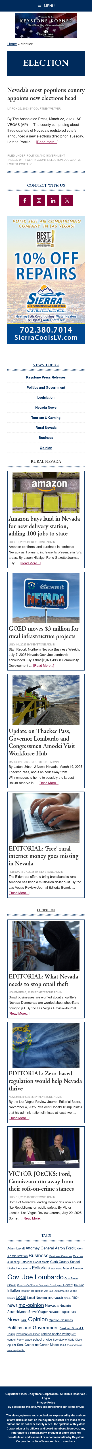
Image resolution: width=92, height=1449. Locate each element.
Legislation (45, 397)
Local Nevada (37, 1297)
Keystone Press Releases (46, 377)
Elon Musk (56, 1268)
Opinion (46, 447)
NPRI (24, 1320)
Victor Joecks (74, 1345)
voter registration (16, 1350)
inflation (13, 1290)
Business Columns (60, 1256)
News (14, 1319)
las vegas (71, 1290)
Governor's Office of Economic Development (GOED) (45, 1285)
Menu (49, 5)
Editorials (41, 1268)
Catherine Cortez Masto (35, 1262)
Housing (79, 1285)
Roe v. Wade (24, 1339)
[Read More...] (30, 563)
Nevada (52, 1305)
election (56, 159)
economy (24, 1268)
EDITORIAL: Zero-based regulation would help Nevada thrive (45, 1081)
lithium (11, 1298)
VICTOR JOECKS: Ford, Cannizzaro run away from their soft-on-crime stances (41, 1181)
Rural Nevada (46, 427)
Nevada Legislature (62, 1311)
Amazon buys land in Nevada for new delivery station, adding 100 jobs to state (44, 526)
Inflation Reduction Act (34, 1290)
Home (12, 43)
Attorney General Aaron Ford (49, 1248)
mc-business (59, 1297)
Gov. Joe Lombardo (35, 1276)
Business (46, 437)
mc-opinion (31, 1304)
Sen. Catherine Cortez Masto (38, 1344)
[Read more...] (47, 141)
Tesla (63, 1345)
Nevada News (45, 407)
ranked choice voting (56, 1333)
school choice (42, 1339)
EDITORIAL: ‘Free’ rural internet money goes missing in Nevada (43, 856)
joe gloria (72, 159)
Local (21, 1297)
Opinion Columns (61, 1320)
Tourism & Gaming (46, 417)
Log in (46, 1398)
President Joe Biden (28, 1334)
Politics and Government (46, 155)
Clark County (37, 159)
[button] (46, 280)
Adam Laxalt (16, 1248)
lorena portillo (19, 164)
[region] (46, 280)
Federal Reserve (73, 1268)
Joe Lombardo (57, 1290)
